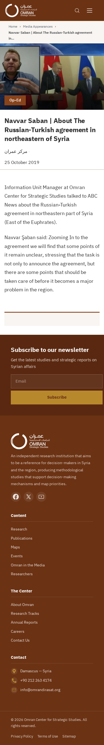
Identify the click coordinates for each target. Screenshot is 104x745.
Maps (15, 547)
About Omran (22, 604)
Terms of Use (47, 736)
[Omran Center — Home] (21, 10)
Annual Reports (24, 622)
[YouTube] (41, 497)
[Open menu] (89, 10)
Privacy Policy (22, 736)
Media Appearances (38, 26)
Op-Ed (15, 100)
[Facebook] (16, 497)
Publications (21, 538)
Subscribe (57, 397)
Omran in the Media (28, 565)
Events (17, 555)
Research (19, 529)
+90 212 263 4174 (36, 680)
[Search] (77, 10)
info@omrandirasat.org (40, 689)
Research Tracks (25, 613)
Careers (17, 631)
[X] (29, 497)
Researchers (22, 573)
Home (13, 26)
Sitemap (69, 736)
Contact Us (20, 640)
